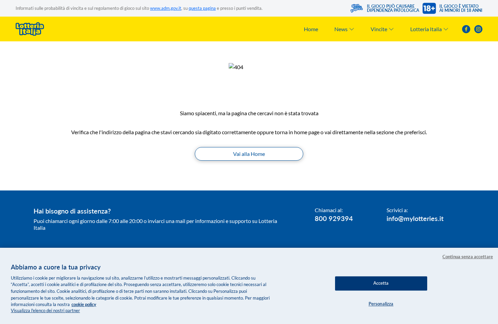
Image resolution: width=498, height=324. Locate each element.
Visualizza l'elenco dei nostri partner (45, 310)
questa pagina (202, 8)
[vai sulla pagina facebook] (466, 29)
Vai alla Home (249, 153)
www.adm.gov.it (165, 8)
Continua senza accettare (467, 256)
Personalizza (381, 303)
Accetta (381, 283)
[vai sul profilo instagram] (478, 29)
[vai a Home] (30, 29)
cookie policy (83, 304)
